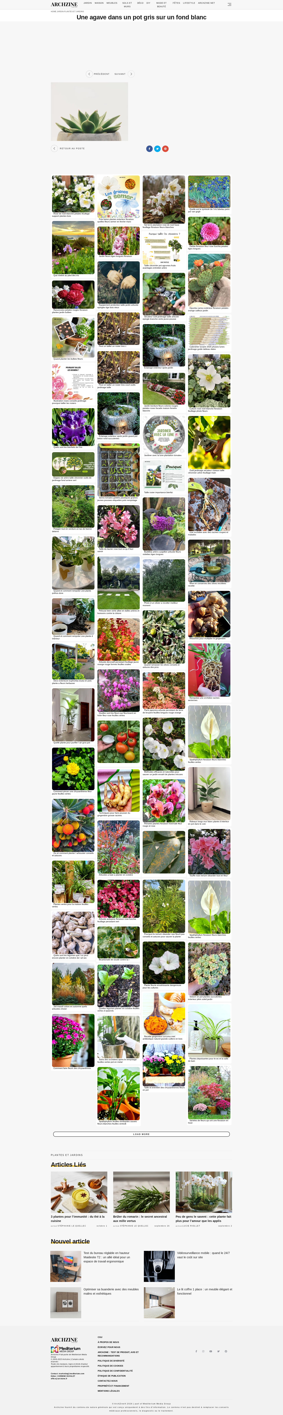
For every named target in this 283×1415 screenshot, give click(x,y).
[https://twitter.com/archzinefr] (218, 1351)
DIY (148, 3)
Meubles (112, 3)
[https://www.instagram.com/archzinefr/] (203, 1351)
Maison (99, 3)
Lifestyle (189, 3)
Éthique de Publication (112, 1376)
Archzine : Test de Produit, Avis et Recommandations (118, 1354)
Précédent (101, 74)
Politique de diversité (111, 1361)
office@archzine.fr (59, 1379)
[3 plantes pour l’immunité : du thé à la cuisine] (79, 1192)
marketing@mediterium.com (71, 1374)
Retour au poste (71, 148)
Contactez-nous (108, 1381)
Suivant (121, 74)
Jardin (88, 3)
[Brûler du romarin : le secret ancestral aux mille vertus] (141, 1192)
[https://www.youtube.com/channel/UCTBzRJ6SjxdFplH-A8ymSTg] (211, 1351)
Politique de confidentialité (115, 1371)
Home (53, 11)
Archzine (65, 5)
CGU (100, 1337)
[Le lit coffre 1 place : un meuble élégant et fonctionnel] (159, 1303)
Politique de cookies (110, 1366)
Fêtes (176, 3)
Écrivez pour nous (109, 1347)
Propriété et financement (113, 1386)
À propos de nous (108, 1342)
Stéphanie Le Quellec (72, 1226)
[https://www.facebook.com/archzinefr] (197, 1351)
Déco (140, 3)
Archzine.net (206, 3)
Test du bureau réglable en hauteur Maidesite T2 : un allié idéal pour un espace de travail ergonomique (107, 1257)
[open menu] (229, 4)
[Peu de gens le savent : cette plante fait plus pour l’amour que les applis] (204, 1192)
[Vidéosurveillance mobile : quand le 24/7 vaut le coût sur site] (159, 1266)
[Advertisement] (141, 46)
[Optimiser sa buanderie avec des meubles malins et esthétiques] (65, 1303)
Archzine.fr (67, 1340)
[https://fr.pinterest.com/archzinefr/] (226, 1351)
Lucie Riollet (191, 1226)
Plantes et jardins (74, 11)
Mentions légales (109, 1391)
